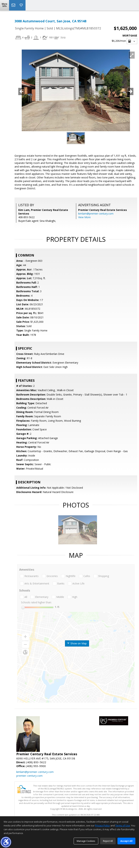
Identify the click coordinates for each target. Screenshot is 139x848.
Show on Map (78, 643)
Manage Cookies (86, 841)
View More (84, 217)
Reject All (108, 841)
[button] (6, 842)
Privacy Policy (102, 825)
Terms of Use (122, 825)
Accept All (126, 841)
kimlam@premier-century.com (95, 213)
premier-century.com (29, 775)
